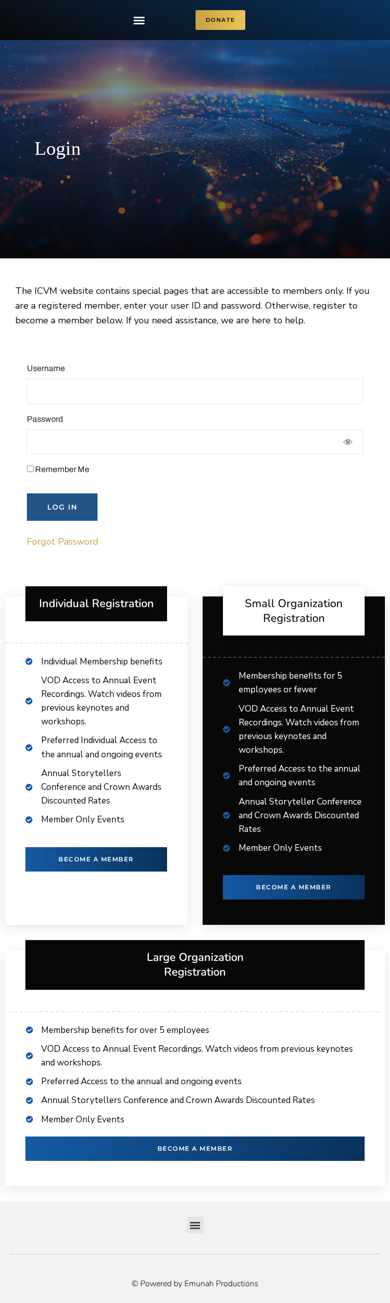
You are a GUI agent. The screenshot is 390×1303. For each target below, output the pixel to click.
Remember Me (61, 469)
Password (45, 419)
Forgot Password (63, 542)
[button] (139, 20)
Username (46, 368)
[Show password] (348, 441)
